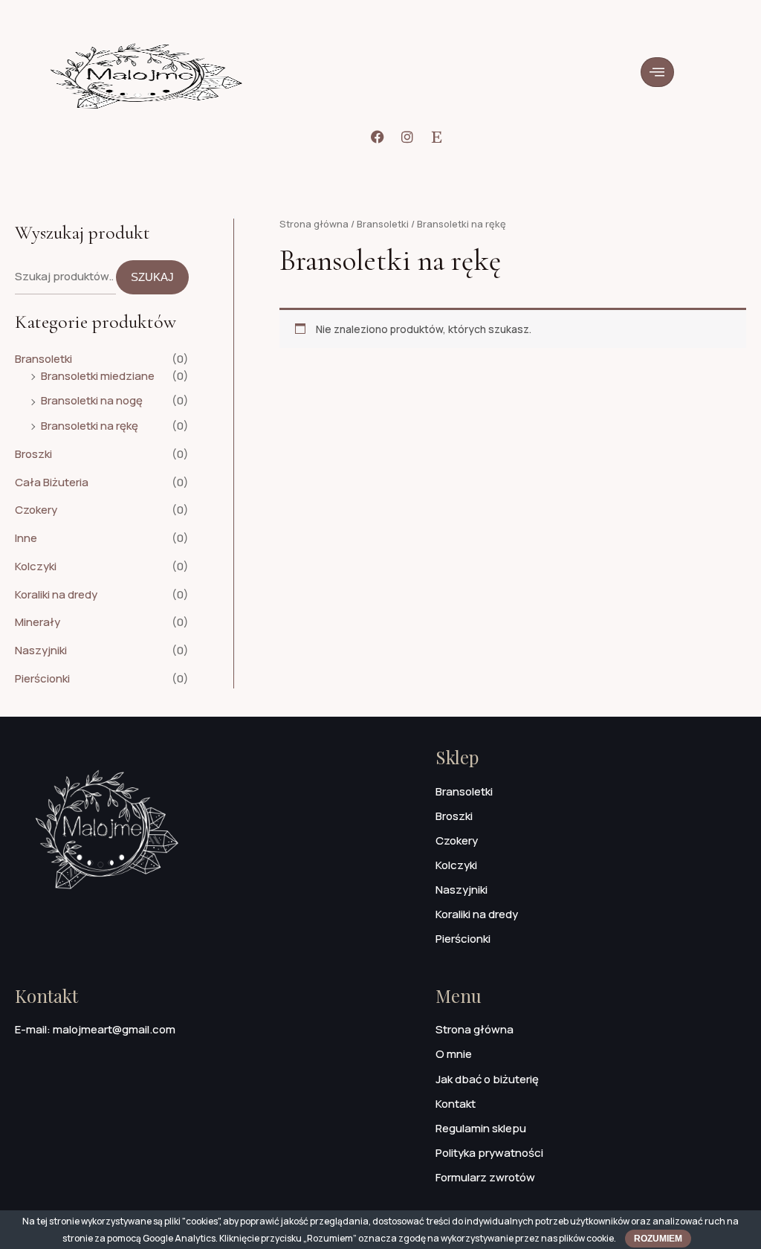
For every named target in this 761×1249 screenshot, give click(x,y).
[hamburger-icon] (657, 72)
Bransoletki (43, 359)
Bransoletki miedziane (98, 376)
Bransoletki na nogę (92, 400)
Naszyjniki (41, 650)
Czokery (36, 509)
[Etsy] (437, 137)
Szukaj (152, 277)
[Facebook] (377, 137)
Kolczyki (35, 566)
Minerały (37, 622)
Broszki (33, 454)
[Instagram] (407, 137)
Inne (26, 538)
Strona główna (314, 223)
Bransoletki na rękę (89, 425)
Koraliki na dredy (56, 594)
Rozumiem (658, 1238)
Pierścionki (42, 678)
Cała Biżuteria (51, 482)
